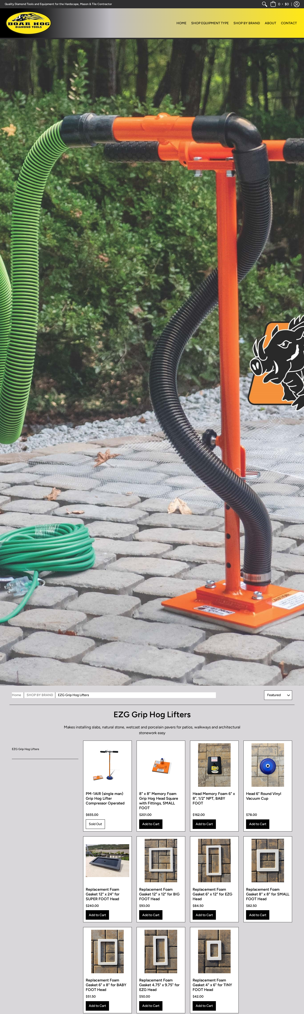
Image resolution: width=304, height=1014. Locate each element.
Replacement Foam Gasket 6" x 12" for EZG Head (212, 894)
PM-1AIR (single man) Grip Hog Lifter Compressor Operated (105, 798)
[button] (279, 4)
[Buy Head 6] (268, 765)
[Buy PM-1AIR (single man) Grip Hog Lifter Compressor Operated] (107, 765)
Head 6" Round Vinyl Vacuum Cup (263, 796)
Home (16, 695)
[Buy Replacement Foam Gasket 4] (214, 951)
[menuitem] (264, 4)
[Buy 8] (161, 765)
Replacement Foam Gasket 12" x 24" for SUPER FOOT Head (102, 894)
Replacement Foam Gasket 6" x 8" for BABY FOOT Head (106, 985)
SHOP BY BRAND (40, 695)
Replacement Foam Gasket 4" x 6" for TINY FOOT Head (212, 985)
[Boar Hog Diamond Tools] (28, 23)
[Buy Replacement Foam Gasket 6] (214, 860)
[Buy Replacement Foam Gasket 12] (107, 860)
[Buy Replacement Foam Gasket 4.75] (161, 951)
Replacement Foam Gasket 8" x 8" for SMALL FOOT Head (267, 894)
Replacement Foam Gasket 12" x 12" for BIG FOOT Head (159, 894)
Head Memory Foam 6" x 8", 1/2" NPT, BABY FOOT (214, 798)
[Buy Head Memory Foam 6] (214, 765)
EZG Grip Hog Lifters (25, 749)
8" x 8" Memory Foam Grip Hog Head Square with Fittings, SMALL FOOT (158, 800)
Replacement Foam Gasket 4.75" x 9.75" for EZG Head (159, 985)
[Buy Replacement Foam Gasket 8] (268, 860)
